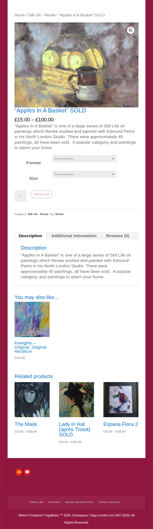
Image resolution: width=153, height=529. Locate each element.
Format (33, 162)
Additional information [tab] (74, 235)
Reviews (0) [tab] (117, 235)
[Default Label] (19, 472)
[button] (130, 30)
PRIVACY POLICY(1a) (109, 502)
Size (33, 178)
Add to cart (41, 194)
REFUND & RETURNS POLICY (79, 502)
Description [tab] (30, 235)
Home (20, 15)
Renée (59, 214)
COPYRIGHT (54, 502)
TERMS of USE (36, 502)
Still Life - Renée (42, 15)
